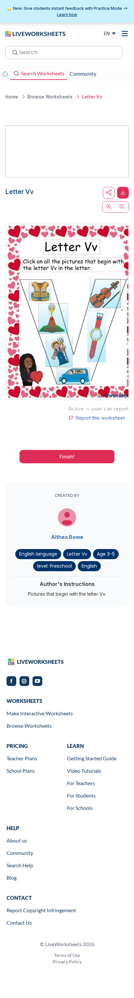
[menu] (125, 33)
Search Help (20, 865)
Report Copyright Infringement (41, 910)
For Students (81, 795)
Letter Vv (77, 554)
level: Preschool (54, 566)
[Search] (13, 51)
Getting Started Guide (91, 758)
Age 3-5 (106, 554)
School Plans (21, 770)
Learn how (67, 14)
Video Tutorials (84, 770)
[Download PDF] (123, 193)
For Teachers (81, 783)
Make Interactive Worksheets (40, 713)
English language (38, 554)
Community (20, 853)
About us (17, 840)
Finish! (67, 456)
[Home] (35, 33)
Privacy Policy (67, 961)
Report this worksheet (100, 418)
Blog (12, 877)
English (89, 566)
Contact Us (19, 922)
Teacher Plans (22, 758)
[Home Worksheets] (5, 73)
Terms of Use (67, 955)
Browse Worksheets (29, 725)
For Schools (80, 808)
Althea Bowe (67, 537)
